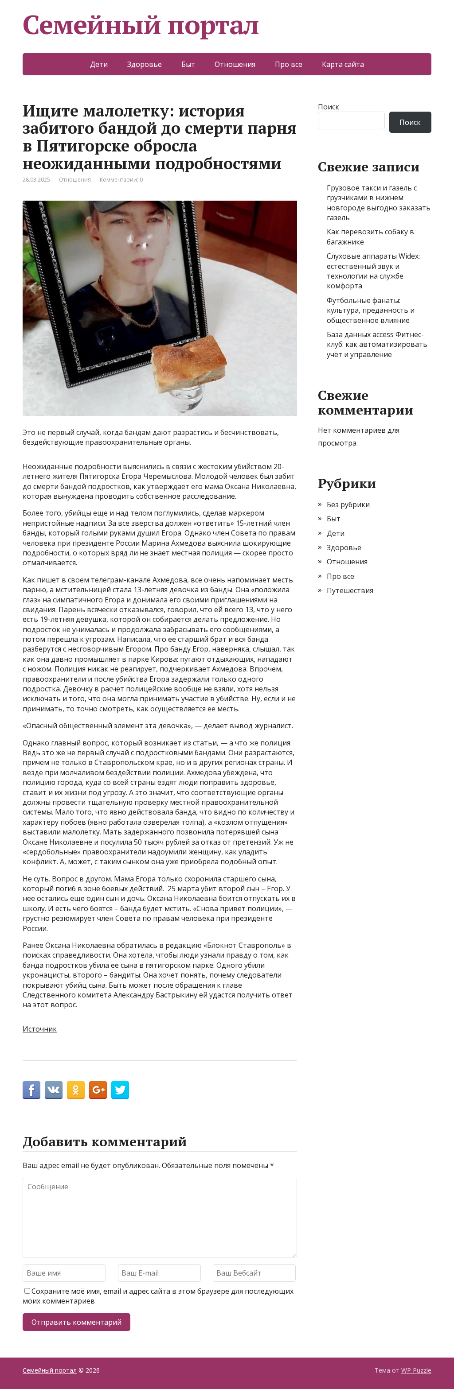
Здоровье (144, 64)
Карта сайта (343, 64)
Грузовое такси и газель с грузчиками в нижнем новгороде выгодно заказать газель (379, 202)
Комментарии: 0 (121, 179)
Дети (99, 64)
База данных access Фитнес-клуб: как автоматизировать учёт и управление (377, 344)
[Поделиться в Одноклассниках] (76, 1090)
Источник (40, 1029)
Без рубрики (348, 504)
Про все (288, 64)
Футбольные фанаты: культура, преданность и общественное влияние (371, 310)
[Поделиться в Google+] (98, 1090)
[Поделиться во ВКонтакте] (54, 1090)
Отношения (235, 64)
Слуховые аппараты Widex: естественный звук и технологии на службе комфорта (373, 271)
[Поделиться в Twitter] (120, 1090)
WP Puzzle (416, 1370)
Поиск (328, 107)
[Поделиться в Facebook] (31, 1090)
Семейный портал (141, 24)
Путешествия (350, 590)
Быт (188, 64)
